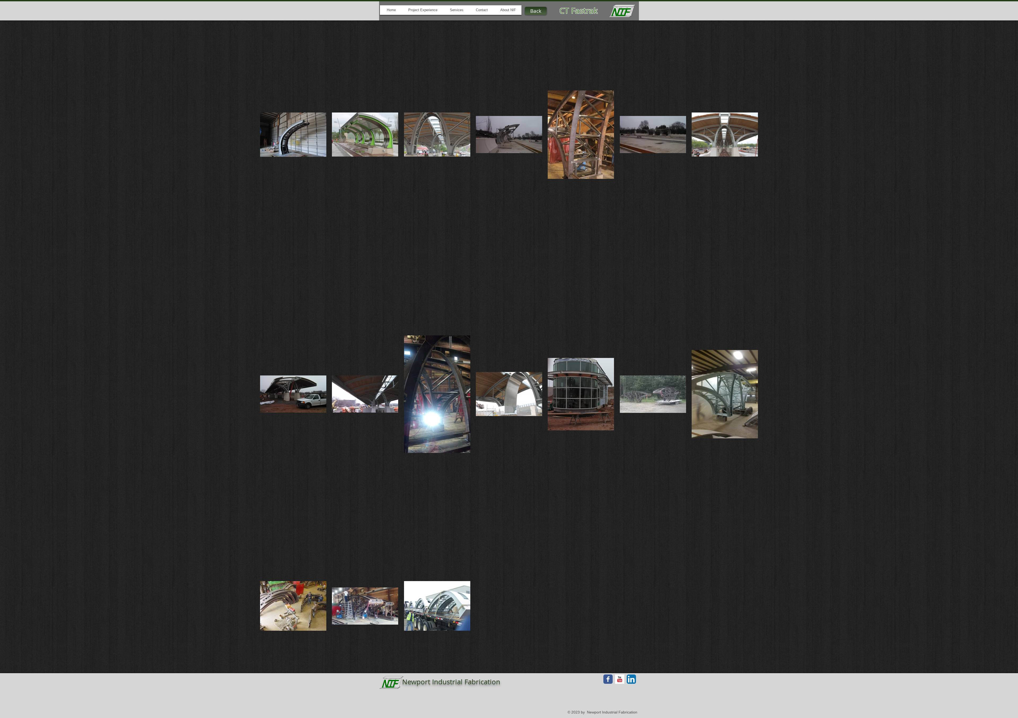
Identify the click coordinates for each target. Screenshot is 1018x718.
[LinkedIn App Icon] (631, 679)
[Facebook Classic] (608, 679)
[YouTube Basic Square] (619, 679)
